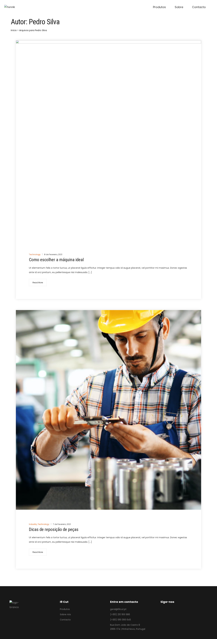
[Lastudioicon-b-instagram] (171, 613)
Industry (33, 524)
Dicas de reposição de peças (53, 529)
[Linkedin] (180, 613)
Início (14, 30)
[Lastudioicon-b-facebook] (162, 613)
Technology (35, 254)
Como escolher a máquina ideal (56, 259)
